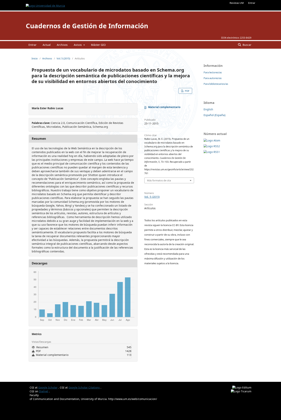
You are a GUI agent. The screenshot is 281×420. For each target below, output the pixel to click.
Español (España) (214, 115)
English (208, 109)
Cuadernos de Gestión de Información (87, 25)
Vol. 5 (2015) (63, 58)
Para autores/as (213, 78)
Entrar (251, 3)
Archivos (62, 45)
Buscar (246, 45)
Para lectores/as (213, 72)
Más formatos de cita (159, 180)
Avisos (78, 45)
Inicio (35, 58)
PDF (186, 91)
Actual (47, 45)
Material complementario (164, 107)
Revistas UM (237, 3)
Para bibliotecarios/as (216, 84)
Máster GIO (98, 45)
